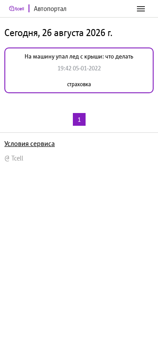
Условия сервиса (29, 143)
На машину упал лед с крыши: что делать (79, 56)
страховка (79, 84)
